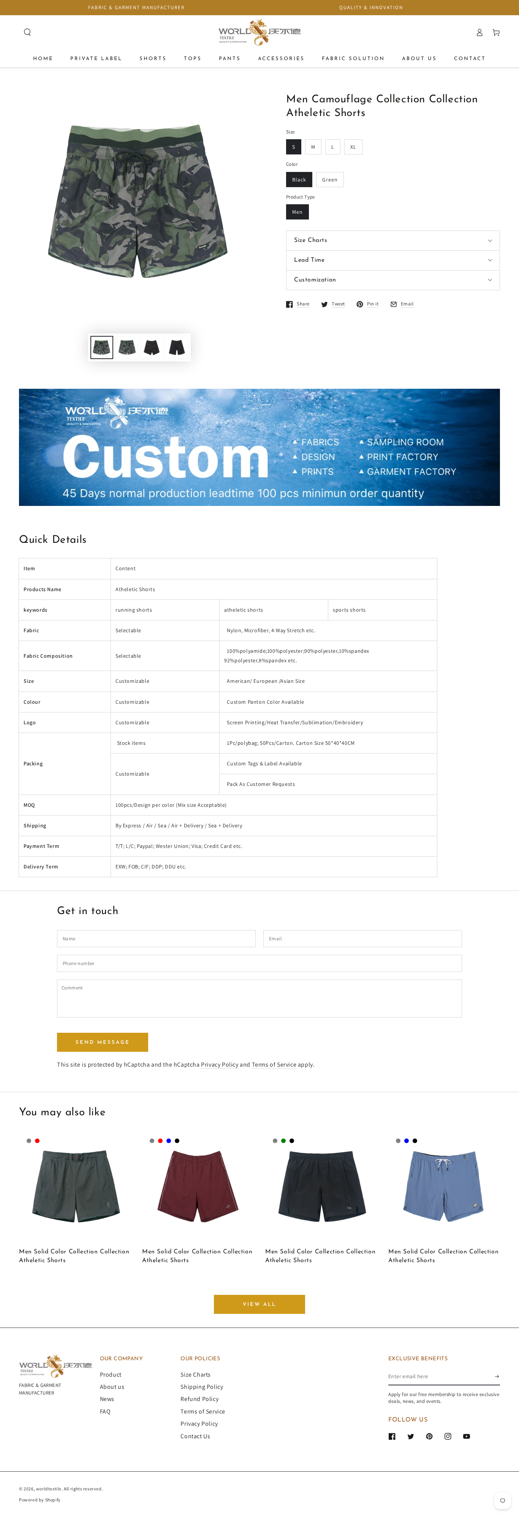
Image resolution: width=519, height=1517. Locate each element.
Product (111, 1375)
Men (297, 211)
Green (330, 179)
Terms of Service (274, 1065)
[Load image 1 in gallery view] (101, 347)
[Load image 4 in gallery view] (177, 347)
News (107, 1399)
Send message (103, 1042)
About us (112, 1387)
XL (353, 146)
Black (299, 179)
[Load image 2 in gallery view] (127, 347)
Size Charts (195, 1375)
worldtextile (49, 1489)
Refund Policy (199, 1399)
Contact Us (195, 1436)
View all (259, 1304)
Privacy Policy (219, 1065)
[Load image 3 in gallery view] (152, 347)
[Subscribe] (497, 1376)
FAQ (105, 1411)
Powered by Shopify (40, 1500)
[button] (27, 32)
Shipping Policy (201, 1387)
